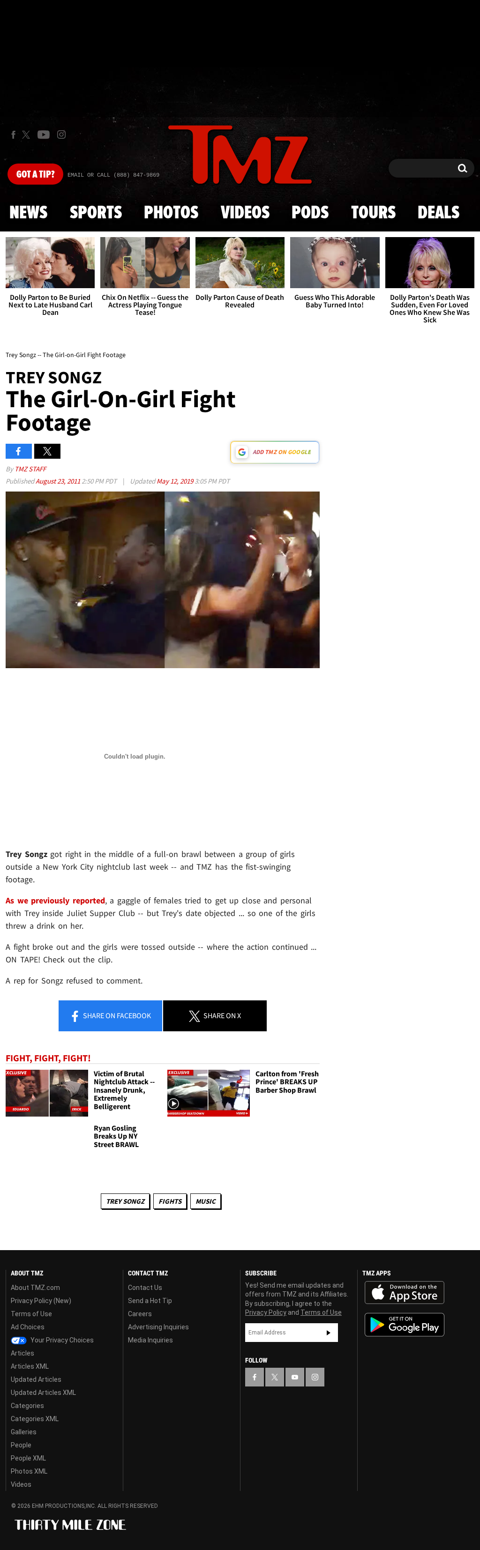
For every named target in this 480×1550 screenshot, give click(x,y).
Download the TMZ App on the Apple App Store (404, 1292)
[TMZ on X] (27, 134)
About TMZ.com (35, 1287)
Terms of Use (31, 1314)
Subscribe (328, 1332)
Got (35, 175)
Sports (96, 213)
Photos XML (29, 1471)
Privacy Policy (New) (41, 1300)
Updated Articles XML (43, 1392)
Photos (171, 213)
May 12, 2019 (176, 481)
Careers (140, 1314)
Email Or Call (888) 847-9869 (113, 175)
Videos (245, 213)
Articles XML (30, 1366)
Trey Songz (125, 1201)
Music (205, 1201)
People (21, 1445)
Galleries (24, 1432)
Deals (438, 213)
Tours (373, 213)
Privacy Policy (265, 1312)
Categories (27, 1405)
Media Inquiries (150, 1340)
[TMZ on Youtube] (43, 134)
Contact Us (145, 1287)
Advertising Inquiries (158, 1327)
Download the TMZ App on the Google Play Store (404, 1325)
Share (116, 1015)
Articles (22, 1353)
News (28, 213)
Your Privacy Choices (61, 1340)
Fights (169, 1201)
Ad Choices (28, 1327)
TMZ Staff (30, 468)
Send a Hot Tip (150, 1300)
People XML (28, 1458)
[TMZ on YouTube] (294, 1377)
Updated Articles (36, 1379)
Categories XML (35, 1419)
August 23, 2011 (59, 481)
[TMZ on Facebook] (13, 134)
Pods (310, 213)
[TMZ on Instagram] (61, 134)
